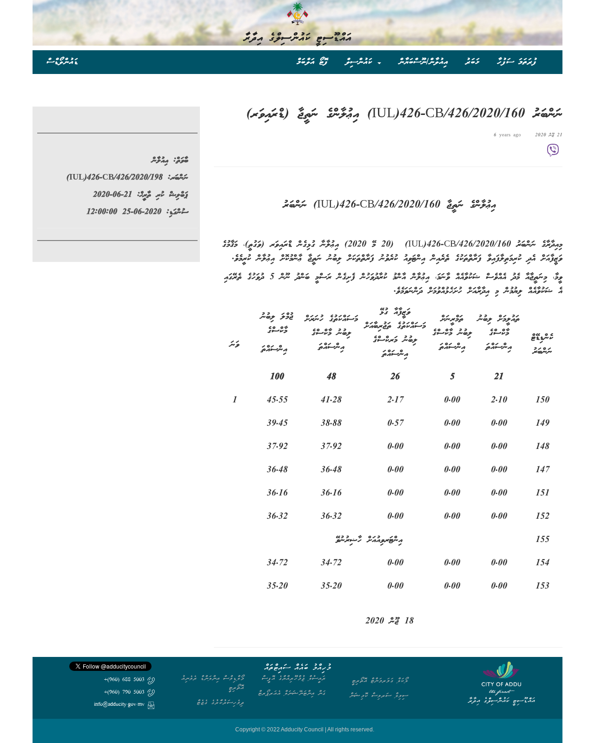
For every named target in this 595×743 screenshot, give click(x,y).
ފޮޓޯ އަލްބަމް (312, 61)
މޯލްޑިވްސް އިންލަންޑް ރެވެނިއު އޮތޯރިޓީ (212, 683)
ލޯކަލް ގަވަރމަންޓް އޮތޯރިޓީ (380, 680)
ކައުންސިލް (361, 61)
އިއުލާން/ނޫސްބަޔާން (423, 61)
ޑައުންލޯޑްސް (62, 61)
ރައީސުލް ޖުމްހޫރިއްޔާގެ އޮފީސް (294, 678)
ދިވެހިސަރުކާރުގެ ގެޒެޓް (220, 702)
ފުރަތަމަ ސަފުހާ (517, 61)
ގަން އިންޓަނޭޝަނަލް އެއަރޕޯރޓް (292, 693)
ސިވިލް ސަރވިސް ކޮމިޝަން (379, 695)
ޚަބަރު (472, 61)
